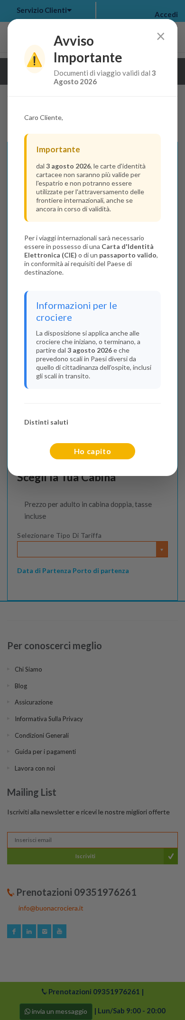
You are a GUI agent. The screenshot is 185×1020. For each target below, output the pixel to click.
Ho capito (92, 451)
